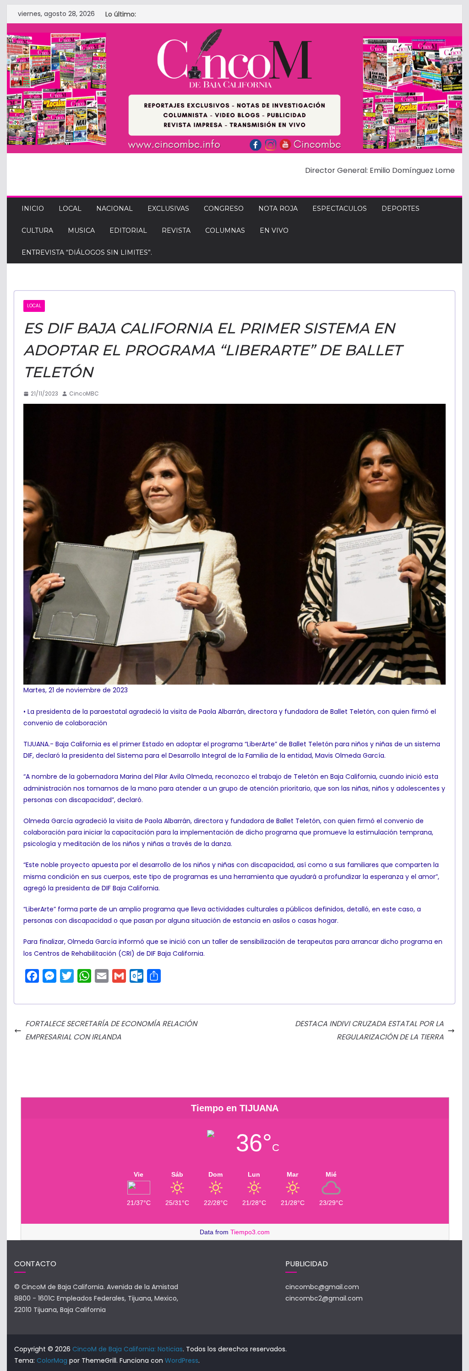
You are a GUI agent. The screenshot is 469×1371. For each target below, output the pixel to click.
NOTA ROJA (278, 208)
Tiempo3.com (250, 1232)
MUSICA (81, 230)
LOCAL (70, 208)
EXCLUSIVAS (168, 208)
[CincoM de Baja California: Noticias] (234, 29)
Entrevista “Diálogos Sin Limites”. (87, 252)
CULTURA (37, 230)
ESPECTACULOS (339, 208)
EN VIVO (274, 230)
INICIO (33, 208)
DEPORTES (401, 208)
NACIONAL (114, 208)
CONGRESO (224, 208)
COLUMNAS (225, 230)
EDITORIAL (128, 230)
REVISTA (176, 230)
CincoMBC (84, 393)
